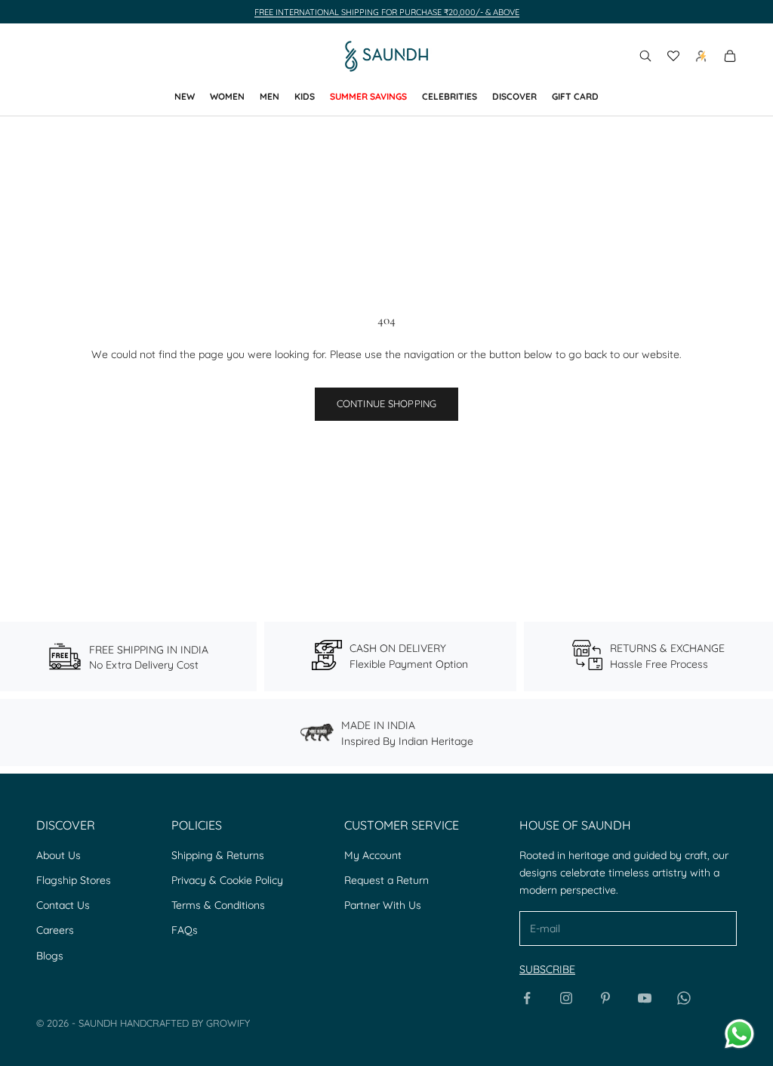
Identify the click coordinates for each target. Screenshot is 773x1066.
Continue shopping (386, 403)
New (184, 96)
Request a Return (386, 880)
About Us (58, 855)
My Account (373, 855)
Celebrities (449, 96)
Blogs (49, 955)
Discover (514, 96)
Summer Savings (368, 96)
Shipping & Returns (217, 855)
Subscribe (547, 969)
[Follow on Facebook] (526, 998)
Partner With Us (382, 905)
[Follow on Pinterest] (605, 998)
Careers (55, 930)
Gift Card (575, 96)
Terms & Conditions (218, 905)
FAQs (184, 930)
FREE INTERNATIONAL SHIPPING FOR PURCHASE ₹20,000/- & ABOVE (386, 12)
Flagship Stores (73, 880)
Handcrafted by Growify (185, 1023)
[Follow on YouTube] (644, 998)
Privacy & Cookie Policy (227, 880)
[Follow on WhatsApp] (683, 998)
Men (269, 96)
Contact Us (63, 905)
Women (227, 96)
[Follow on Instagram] (566, 998)
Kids (304, 96)
